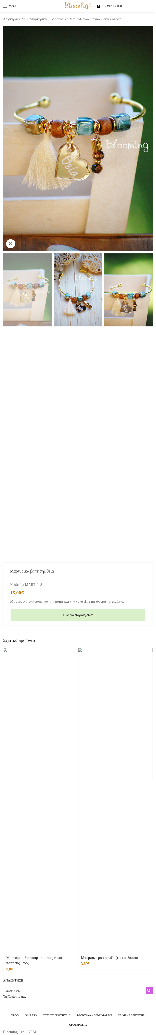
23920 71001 (114, 6)
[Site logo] (78, 6)
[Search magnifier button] (149, 990)
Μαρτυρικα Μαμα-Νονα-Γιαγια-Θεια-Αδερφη (86, 19)
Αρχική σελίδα (14, 19)
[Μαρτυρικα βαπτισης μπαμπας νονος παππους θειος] (40, 800)
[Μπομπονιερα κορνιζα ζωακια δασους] (115, 800)
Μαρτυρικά (38, 19)
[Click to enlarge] (10, 243)
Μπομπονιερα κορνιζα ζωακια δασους (110, 958)
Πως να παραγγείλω (78, 615)
